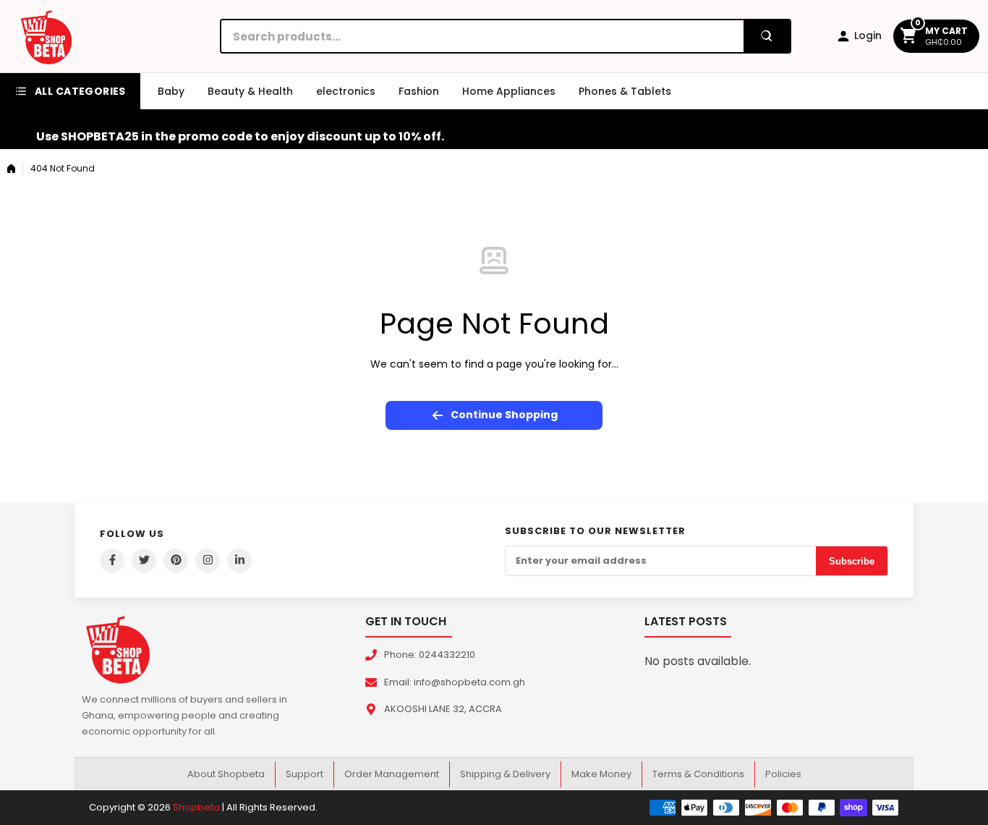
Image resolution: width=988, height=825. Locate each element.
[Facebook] (112, 561)
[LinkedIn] (239, 561)
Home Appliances (508, 91)
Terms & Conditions (698, 774)
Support (304, 774)
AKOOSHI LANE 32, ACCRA (443, 709)
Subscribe (851, 561)
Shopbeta (196, 807)
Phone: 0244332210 (429, 654)
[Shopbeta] (46, 36)
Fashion (419, 91)
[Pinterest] (175, 561)
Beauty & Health (250, 91)
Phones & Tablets (625, 91)
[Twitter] (144, 561)
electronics (345, 91)
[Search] (767, 36)
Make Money (601, 774)
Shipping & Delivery (505, 774)
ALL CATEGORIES (80, 91)
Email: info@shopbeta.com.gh (454, 682)
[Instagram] (207, 561)
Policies (783, 774)
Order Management (391, 774)
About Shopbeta (226, 774)
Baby (171, 91)
